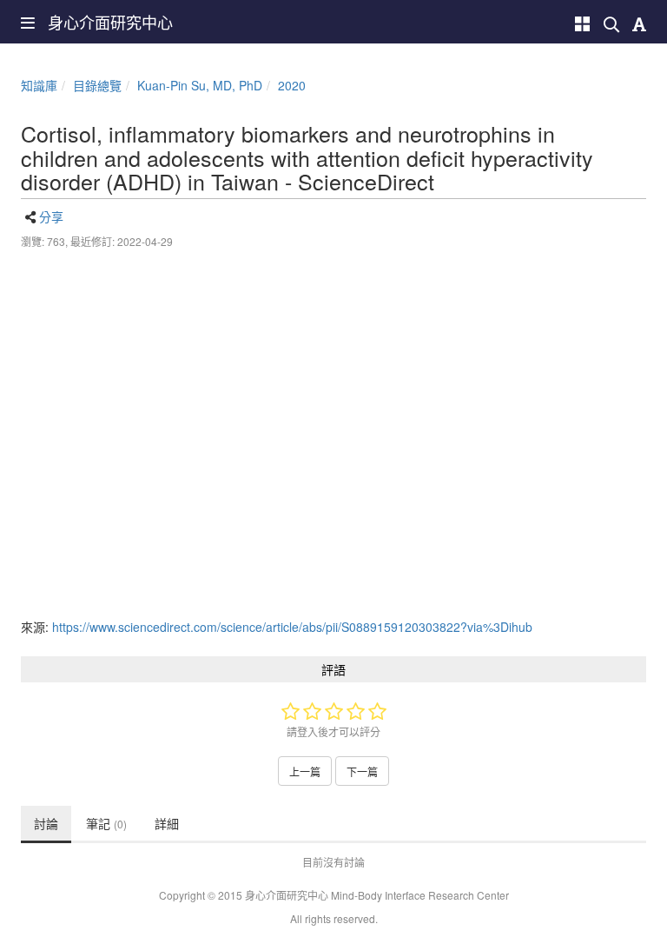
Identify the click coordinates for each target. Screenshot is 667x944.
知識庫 (39, 85)
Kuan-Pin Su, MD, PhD (199, 85)
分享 (51, 216)
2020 (292, 85)
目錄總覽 (97, 85)
